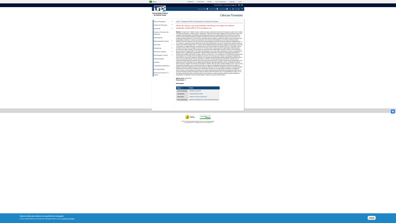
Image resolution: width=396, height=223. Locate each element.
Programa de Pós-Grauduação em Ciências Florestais (199, 21)
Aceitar (371, 218)
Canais (240, 1)
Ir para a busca (223, 9)
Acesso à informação (220, 1)
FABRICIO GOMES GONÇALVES (198, 97)
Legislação (232, 1)
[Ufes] (160, 10)
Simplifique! (190, 1)
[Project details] (239, 5)
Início (178, 21)
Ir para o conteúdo (202, 9)
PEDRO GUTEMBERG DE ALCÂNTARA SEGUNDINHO (204, 100)
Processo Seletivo (160, 52)
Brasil (155, 1)
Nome (191, 88)
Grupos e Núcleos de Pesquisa (161, 33)
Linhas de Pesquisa (160, 25)
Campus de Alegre (230, 5)
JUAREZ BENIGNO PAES (196, 94)
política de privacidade (68, 218)
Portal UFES (218, 5)
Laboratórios (158, 38)
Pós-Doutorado (159, 69)
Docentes (157, 28)
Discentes (157, 45)
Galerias (157, 62)
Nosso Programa (159, 21)
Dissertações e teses (161, 55)
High (232, 9)
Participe (209, 1)
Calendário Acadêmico (161, 66)
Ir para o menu (213, 9)
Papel (179, 88)
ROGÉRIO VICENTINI (195, 91)
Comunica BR (200, 1)
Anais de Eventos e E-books (161, 74)
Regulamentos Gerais (161, 41)
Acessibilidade (230, 9)
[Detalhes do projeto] (242, 5)
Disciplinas (157, 48)
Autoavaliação (159, 59)
